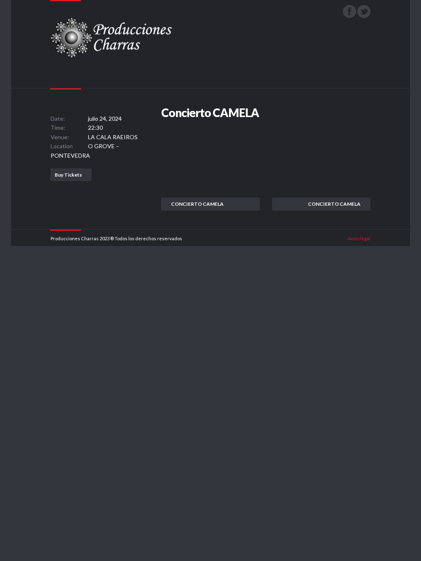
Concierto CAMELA (197, 204)
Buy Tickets (68, 175)
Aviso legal (359, 238)
